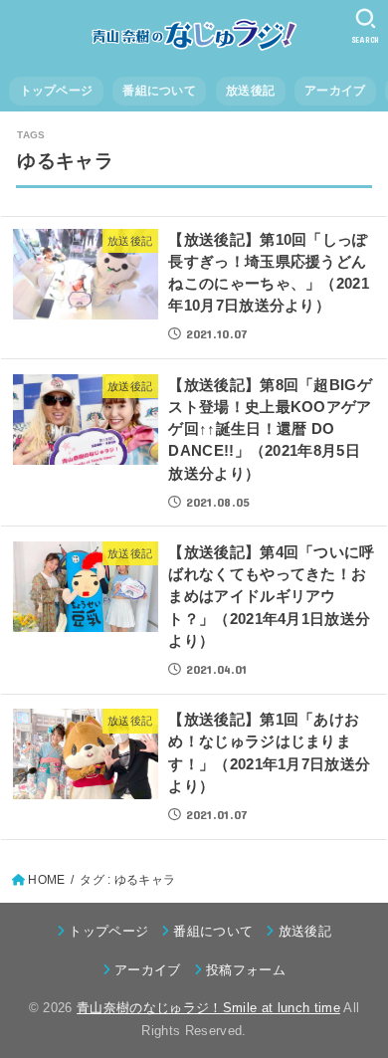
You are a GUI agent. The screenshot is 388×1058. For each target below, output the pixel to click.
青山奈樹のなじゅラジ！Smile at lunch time (208, 1007)
